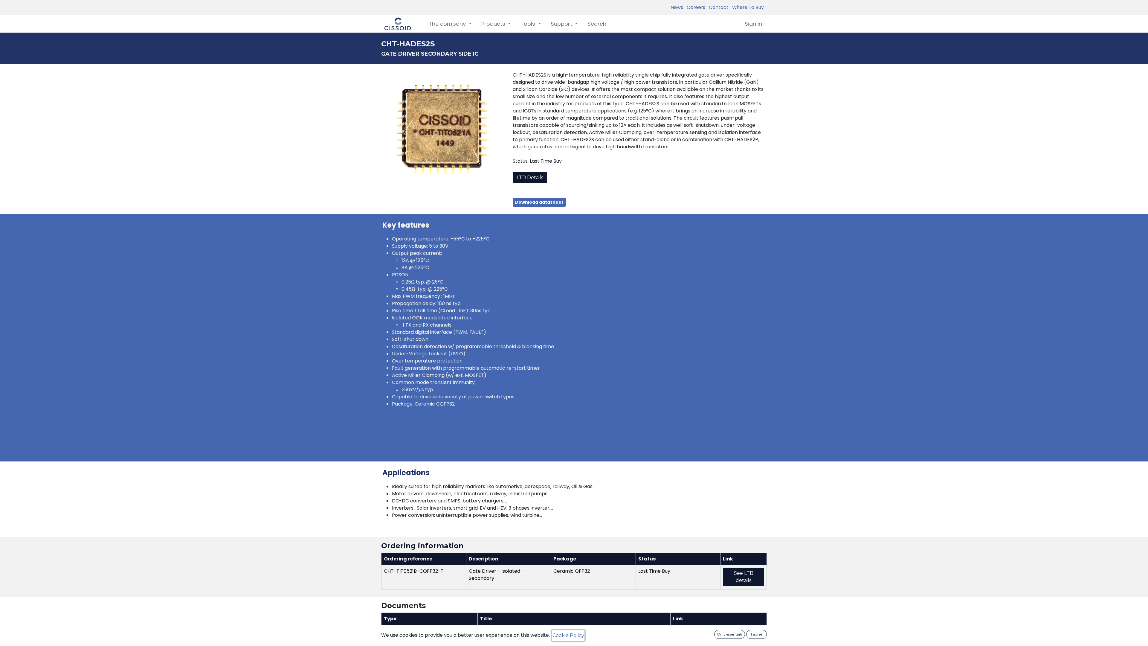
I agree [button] (756, 634)
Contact (717, 7)
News (677, 7)
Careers (694, 7)
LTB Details (530, 177)
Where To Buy (747, 7)
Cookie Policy (568, 635)
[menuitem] (597, 24)
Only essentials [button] (729, 634)
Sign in (753, 24)
